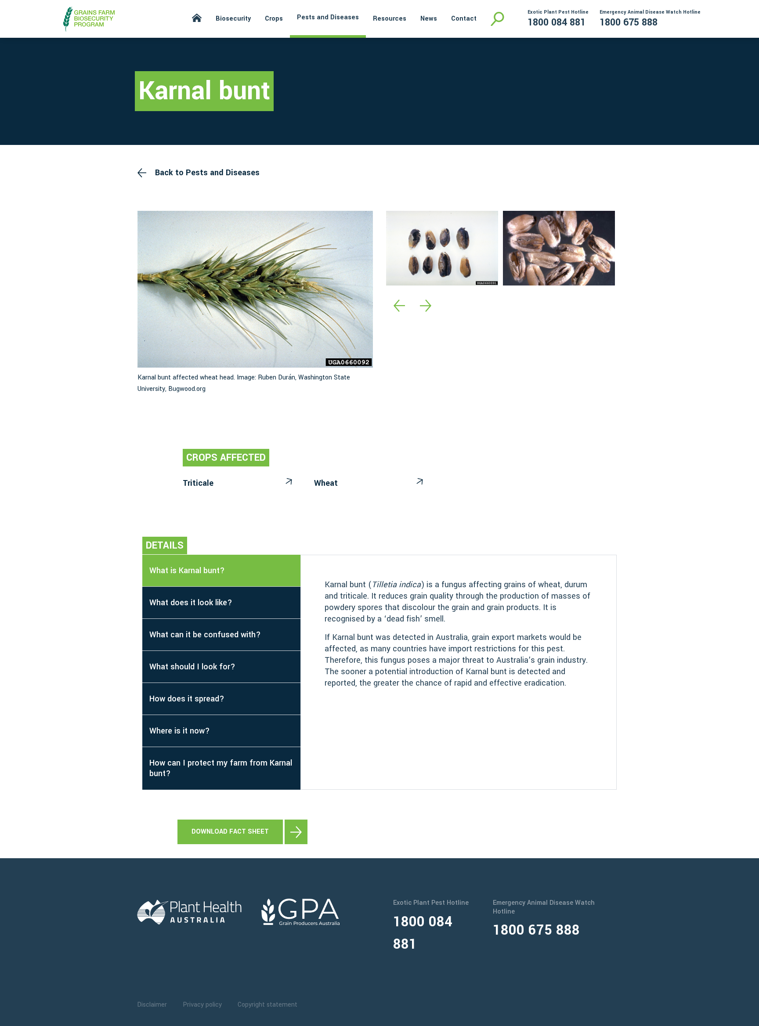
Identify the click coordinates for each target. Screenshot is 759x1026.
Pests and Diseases (328, 17)
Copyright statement (267, 1004)
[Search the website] (497, 19)
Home (197, 18)
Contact (464, 18)
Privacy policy (202, 1004)
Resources (389, 18)
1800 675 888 (629, 22)
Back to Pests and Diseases (207, 172)
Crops (274, 18)
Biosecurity (233, 18)
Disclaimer (152, 1004)
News (428, 18)
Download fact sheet (230, 831)
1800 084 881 (557, 22)
